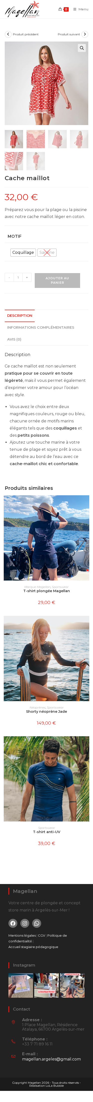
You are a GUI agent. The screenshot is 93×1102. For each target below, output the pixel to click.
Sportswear (60, 587)
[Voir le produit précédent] (8, 34)
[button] (82, 48)
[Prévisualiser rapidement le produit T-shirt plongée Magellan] (87, 504)
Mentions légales (22, 935)
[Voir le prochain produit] (84, 34)
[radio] (23, 252)
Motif (15, 236)
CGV (42, 935)
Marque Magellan (37, 587)
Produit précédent (26, 34)
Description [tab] (19, 315)
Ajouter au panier (57, 280)
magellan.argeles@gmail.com (51, 1059)
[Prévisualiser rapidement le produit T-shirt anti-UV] (87, 745)
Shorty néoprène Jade (46, 711)
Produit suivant (69, 34)
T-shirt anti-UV (46, 832)
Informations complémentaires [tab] (40, 327)
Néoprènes (38, 707)
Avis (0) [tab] (14, 339)
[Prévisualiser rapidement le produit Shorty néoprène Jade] (87, 624)
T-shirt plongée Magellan (46, 591)
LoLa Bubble (55, 1085)
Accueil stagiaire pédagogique (33, 947)
